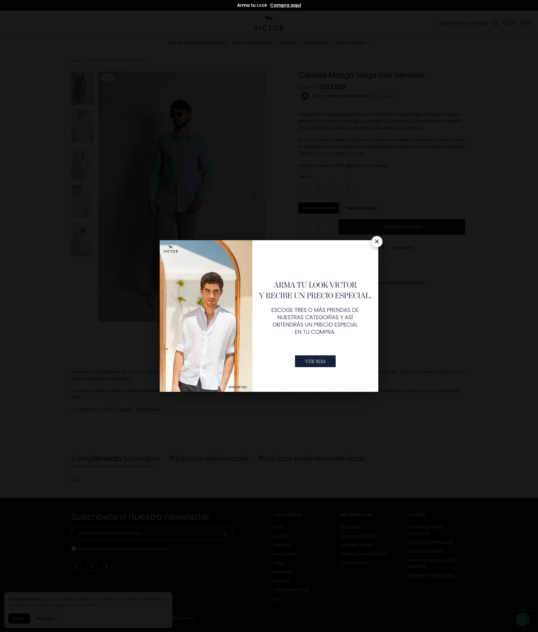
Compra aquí (285, 5)
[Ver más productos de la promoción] (315, 361)
